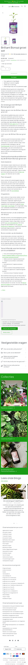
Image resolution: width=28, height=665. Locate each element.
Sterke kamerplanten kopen (10, 608)
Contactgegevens (20, 663)
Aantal (2, 66)
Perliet (4, 572)
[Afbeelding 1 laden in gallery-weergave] (5, 41)
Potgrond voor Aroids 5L (9, 581)
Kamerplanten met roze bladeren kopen (13, 611)
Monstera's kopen (7, 547)
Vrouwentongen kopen (8, 559)
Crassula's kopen (7, 536)
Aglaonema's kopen (8, 530)
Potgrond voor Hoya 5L (8, 589)
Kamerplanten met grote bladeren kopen (13, 606)
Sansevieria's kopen (8, 551)
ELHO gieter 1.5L (14, 124)
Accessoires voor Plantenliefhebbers (8, 470)
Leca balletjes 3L (7, 575)
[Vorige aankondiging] (2, 1)
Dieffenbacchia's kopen (9, 540)
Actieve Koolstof (7, 570)
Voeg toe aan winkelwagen (9, 328)
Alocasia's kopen (7, 532)
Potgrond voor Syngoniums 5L (10, 592)
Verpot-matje (6, 596)
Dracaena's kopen (7, 538)
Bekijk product (6, 332)
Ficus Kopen (6, 543)
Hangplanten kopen (8, 619)
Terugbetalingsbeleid (13, 660)
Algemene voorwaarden (11, 662)
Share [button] (3, 290)
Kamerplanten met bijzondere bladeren (13, 617)
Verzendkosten (13, 60)
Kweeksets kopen (7, 598)
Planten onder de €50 (8, 635)
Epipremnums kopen (8, 541)
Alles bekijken (4, 481)
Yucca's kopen (6, 555)
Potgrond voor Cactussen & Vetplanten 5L (13, 583)
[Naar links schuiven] (11, 523)
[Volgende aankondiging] (25, 1)
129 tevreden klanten (19, 54)
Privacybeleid (22, 660)
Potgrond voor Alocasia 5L (9, 579)
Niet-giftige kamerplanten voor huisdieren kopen (13, 625)
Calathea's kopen (7, 534)
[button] (2, 6)
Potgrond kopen (7, 568)
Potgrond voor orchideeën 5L (10, 591)
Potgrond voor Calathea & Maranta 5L (12, 585)
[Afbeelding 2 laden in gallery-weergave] (14, 41)
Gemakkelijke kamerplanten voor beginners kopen (14, 622)
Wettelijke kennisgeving (10, 663)
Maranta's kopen (7, 408)
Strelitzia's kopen (7, 553)
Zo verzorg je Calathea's (13, 501)
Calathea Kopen (7, 439)
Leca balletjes (15, 190)
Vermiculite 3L (6, 574)
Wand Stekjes (6, 594)
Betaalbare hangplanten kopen (11, 615)
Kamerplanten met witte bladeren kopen (13, 613)
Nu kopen (14, 77)
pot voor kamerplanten (11, 223)
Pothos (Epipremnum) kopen (10, 549)
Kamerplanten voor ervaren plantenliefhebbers (10, 629)
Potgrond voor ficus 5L (8, 587)
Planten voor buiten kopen (9, 631)
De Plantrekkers (9, 658)
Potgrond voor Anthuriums (9, 577)
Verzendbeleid (20, 662)
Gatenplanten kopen (8, 560)
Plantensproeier (5, 146)
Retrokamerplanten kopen (9, 609)
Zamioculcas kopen (8, 557)
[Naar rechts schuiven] (16, 523)
